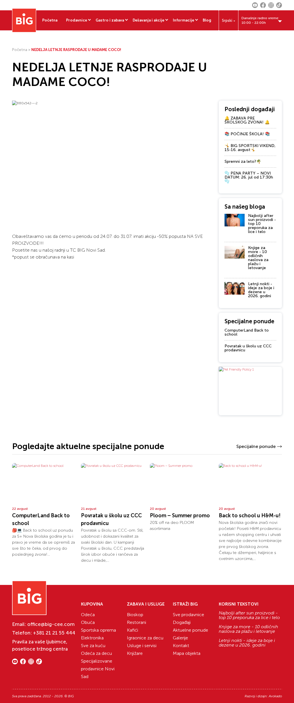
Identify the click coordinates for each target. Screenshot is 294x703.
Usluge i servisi (141, 645)
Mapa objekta (186, 653)
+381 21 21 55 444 (54, 633)
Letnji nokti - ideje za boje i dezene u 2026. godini (261, 289)
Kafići (132, 630)
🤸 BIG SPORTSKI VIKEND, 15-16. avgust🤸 (250, 147)
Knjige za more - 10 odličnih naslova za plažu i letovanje (258, 257)
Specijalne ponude (256, 446)
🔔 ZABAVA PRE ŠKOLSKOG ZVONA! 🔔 (247, 120)
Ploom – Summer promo (180, 515)
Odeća (88, 614)
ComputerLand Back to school (247, 332)
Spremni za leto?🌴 (243, 161)
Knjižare (135, 653)
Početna (49, 20)
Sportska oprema (98, 630)
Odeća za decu (96, 653)
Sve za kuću (93, 645)
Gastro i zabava (110, 20)
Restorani (136, 622)
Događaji (182, 622)
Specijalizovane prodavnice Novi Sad (98, 668)
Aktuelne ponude (190, 630)
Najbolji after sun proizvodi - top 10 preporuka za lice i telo (249, 615)
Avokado (275, 696)
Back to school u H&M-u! (250, 515)
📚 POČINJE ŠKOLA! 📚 (247, 134)
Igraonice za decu (145, 638)
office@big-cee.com (51, 624)
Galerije (180, 638)
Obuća (88, 622)
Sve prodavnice (188, 614)
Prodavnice (76, 20)
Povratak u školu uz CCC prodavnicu (248, 348)
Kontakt (181, 645)
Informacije (183, 20)
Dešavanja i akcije (148, 20)
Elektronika (92, 638)
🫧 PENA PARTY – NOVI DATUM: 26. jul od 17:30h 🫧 (249, 177)
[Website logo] (24, 20)
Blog (207, 20)
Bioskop (135, 614)
